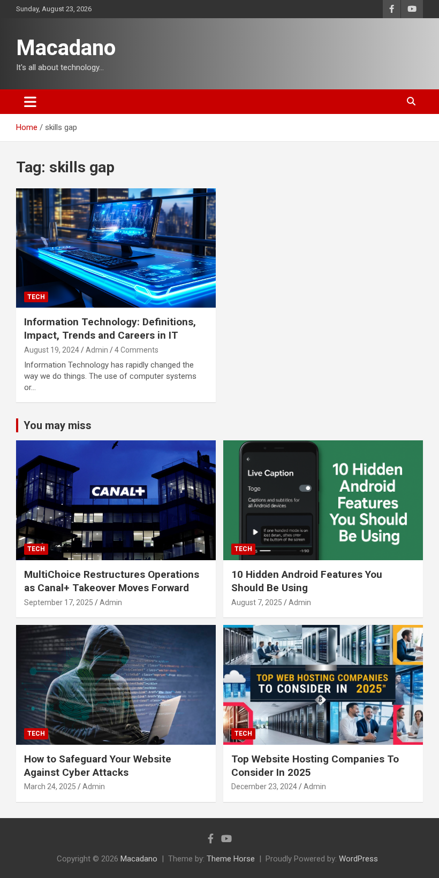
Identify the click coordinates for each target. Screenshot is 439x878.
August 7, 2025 (256, 602)
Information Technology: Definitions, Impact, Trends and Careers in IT (110, 328)
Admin (97, 350)
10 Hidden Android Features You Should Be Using (306, 581)
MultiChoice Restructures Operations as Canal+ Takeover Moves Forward (111, 581)
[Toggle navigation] (30, 101)
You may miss (58, 425)
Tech (36, 297)
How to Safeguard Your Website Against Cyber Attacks (97, 765)
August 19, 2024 (51, 350)
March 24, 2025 (50, 786)
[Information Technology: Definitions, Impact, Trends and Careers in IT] (116, 248)
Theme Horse (231, 859)
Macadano (66, 47)
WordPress (358, 859)
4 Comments (136, 350)
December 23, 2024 (264, 786)
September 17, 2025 (58, 602)
